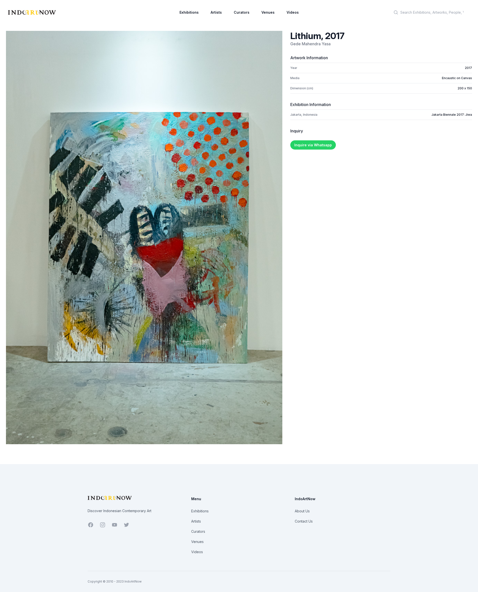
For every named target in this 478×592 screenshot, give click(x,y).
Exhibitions (189, 12)
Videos (293, 12)
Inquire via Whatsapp (313, 145)
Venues (268, 12)
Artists (216, 12)
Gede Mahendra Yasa (310, 43)
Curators (241, 12)
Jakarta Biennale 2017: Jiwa (451, 114)
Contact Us (304, 521)
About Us (302, 511)
